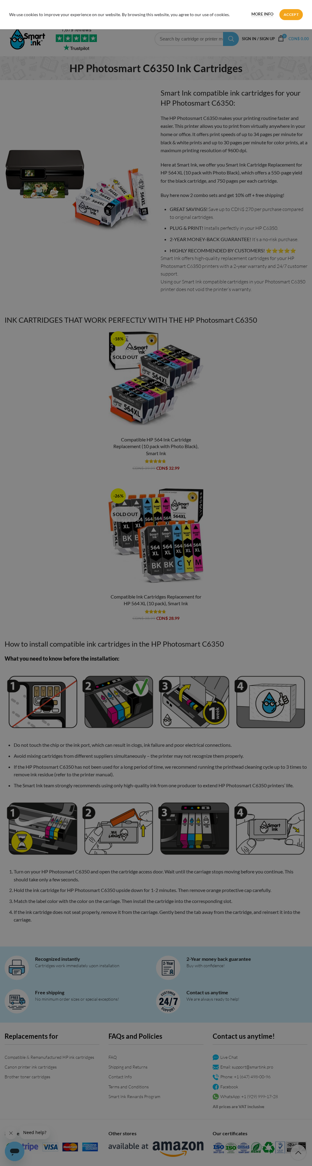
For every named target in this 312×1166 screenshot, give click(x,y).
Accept (291, 14)
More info (262, 14)
